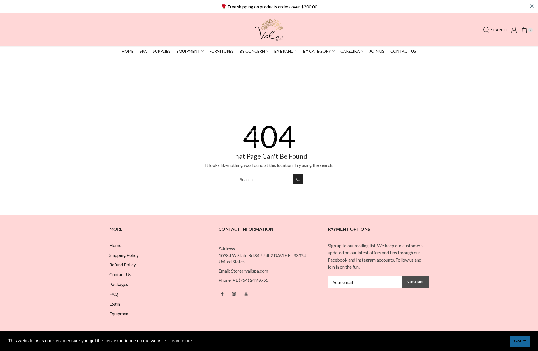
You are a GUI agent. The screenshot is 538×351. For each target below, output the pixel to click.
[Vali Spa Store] (269, 29)
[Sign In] (514, 30)
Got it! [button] (520, 341)
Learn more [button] (180, 340)
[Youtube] (246, 294)
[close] (532, 6)
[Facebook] (222, 294)
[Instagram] (234, 294)
